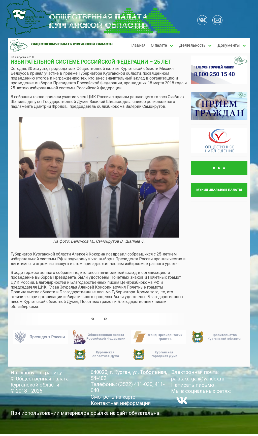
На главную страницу (36, 373)
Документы (228, 45)
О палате (159, 45)
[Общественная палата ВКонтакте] (202, 21)
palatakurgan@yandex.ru (197, 379)
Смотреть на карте (113, 397)
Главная (138, 45)
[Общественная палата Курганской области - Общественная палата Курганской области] (18, 45)
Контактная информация (121, 403)
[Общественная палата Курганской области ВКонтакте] (181, 400)
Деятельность (192, 45)
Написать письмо (192, 385)
